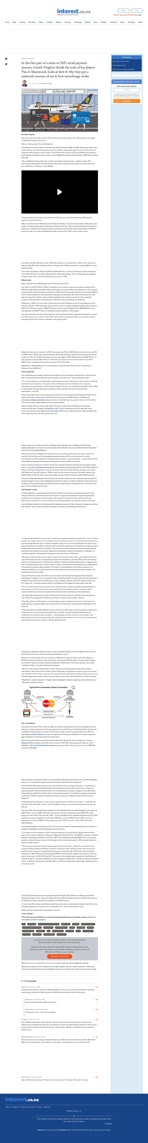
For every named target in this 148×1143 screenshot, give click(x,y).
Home (7, 22)
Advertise (46, 1107)
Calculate (126, 101)
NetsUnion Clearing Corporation (48, 924)
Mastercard (31, 924)
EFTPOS (72, 927)
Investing (50, 22)
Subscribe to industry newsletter (124, 69)
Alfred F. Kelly (61, 934)
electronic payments (88, 924)
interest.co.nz (41, 1130)
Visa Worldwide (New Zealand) (44, 745)
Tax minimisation (58, 931)
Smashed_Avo (31, 1009)
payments (75, 924)
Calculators (131, 22)
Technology (78, 22)
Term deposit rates (119, 65)
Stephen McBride (49, 934)
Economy (68, 22)
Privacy (39, 1107)
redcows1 (29, 999)
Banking (58, 22)
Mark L (25, 987)
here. (140, 15)
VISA (23, 924)
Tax (49, 931)
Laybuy (40, 408)
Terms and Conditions (28, 1107)
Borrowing (32, 22)
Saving (41, 22)
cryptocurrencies (61, 927)
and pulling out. (41, 450)
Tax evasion (26, 934)
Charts (122, 22)
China (78, 931)
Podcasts (103, 22)
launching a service (51, 456)
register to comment (81, 963)
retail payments (88, 931)
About (8, 1107)
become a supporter (59, 956)
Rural (95, 22)
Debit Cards (69, 931)
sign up (123, 10)
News (14, 22)
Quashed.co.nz (124, 95)
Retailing (90, 927)
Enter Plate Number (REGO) (127, 86)
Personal (88, 22)
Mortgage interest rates (121, 61)
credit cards (66, 924)
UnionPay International (35, 478)
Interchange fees (28, 931)
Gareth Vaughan (47, 83)
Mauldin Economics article (66, 155)
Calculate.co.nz (64, 1130)
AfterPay (50, 408)
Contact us (15, 1107)
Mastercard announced (46, 467)
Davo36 (25, 1077)
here (72, 952)
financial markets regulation (32, 927)
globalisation (48, 927)
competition (40, 931)
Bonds (141, 22)
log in (137, 10)
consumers (81, 927)
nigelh (25, 1019)
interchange (37, 934)
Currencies (113, 22)
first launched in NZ (55, 411)
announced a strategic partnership (33, 400)
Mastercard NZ (26, 743)
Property (22, 22)
